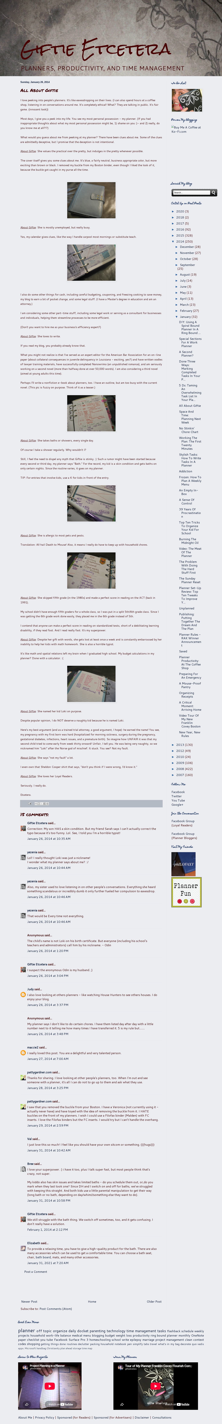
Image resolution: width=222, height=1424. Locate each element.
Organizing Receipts (186, 695)
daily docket (78, 1330)
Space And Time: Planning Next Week (190, 416)
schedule (187, 1331)
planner (26, 1330)
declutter (83, 1344)
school (116, 1339)
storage (77, 1348)
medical (77, 1335)
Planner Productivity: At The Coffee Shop (190, 662)
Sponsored (64, 1417)
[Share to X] (41, 803)
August (185, 274)
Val (29, 1139)
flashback (173, 1331)
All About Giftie (190, 405)
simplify (138, 1344)
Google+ (177, 804)
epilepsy (135, 1339)
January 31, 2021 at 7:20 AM (48, 1263)
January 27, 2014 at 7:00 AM (48, 1059)
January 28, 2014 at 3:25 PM (47, 1088)
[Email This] (35, 803)
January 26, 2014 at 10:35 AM (49, 838)
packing (95, 1344)
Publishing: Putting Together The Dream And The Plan (189, 621)
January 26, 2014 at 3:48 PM (47, 1034)
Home (92, 1301)
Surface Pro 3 (78, 1339)
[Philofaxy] (183, 875)
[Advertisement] (111, 20)
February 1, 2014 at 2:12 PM (47, 1229)
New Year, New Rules (189, 734)
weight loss (124, 1335)
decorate (185, 1344)
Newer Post (29, 1301)
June (183, 286)
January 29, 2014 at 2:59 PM (47, 1125)
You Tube (178, 800)
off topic (44, 1330)
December (187, 247)
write (125, 1339)
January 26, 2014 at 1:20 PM (47, 951)
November (187, 253)
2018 (180, 217)
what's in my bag (169, 1344)
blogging (98, 1335)
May (183, 292)
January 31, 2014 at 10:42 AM (49, 1150)
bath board (43, 1257)
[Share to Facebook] (44, 803)
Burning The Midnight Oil (189, 541)
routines (72, 1344)
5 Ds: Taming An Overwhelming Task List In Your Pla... (190, 392)
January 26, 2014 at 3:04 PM (47, 976)
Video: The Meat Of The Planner (190, 552)
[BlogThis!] (38, 803)
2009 (180, 763)
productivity (141, 1335)
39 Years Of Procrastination (190, 512)
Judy (30, 989)
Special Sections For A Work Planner (190, 342)
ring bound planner (164, 1335)
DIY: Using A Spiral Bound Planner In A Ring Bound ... (190, 327)
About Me (25, 1417)
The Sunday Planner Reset (189, 580)
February (186, 310)
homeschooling (100, 1339)
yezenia (32, 852)
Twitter (176, 796)
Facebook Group (183, 821)
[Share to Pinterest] (47, 803)
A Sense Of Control (186, 501)
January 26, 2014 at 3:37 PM (47, 1005)
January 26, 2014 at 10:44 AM (49, 868)
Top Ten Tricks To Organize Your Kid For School (189, 527)
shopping (33, 1344)
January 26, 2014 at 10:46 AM (49, 897)
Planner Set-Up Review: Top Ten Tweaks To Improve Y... (190, 595)
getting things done (53, 1344)
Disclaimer (142, 1417)
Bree (30, 1164)
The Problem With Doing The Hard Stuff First (188, 567)
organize (60, 1330)
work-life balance (58, 1335)
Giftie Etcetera (95, 48)
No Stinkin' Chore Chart (188, 430)
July (183, 280)
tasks (161, 1330)
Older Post (154, 1301)
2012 (180, 751)
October (186, 259)
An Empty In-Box (188, 492)
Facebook (178, 792)
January (185, 317)
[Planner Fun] (186, 906)
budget (110, 1335)
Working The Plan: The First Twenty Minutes (190, 443)
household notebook (113, 1344)
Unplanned (186, 608)
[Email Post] (29, 803)
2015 (180, 235)
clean (188, 1339)
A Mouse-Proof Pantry (190, 685)
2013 (180, 745)
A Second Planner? (186, 353)
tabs (146, 1344)
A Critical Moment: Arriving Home (190, 706)
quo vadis (198, 1344)
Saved (183, 651)
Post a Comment (35, 1271)
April (183, 298)
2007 (180, 775)
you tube (46, 1339)
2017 (180, 223)
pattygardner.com (39, 1072)
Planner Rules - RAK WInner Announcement (190, 639)
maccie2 (33, 1047)
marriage (148, 1339)
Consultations (161, 1417)
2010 (180, 757)
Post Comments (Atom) (55, 1309)
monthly (184, 1335)
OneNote (197, 1335)
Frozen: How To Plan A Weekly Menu (190, 480)
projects (23, 1335)
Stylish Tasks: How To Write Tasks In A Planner (190, 459)
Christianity (53, 1348)
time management (141, 1330)
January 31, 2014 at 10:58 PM (48, 1200)
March (185, 304)
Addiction (185, 471)
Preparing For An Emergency (190, 676)
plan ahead (66, 1348)
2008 (180, 769)
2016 (180, 229)
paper (22, 1339)
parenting (97, 1330)
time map (87, 1348)
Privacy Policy (44, 1417)
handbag (41, 1348)
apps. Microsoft (27, 1348)
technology (116, 1330)
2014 (180, 241)
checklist (33, 1339)
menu (87, 1335)
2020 (180, 211)
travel (153, 1344)
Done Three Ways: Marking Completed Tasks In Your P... (189, 370)
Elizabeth (33, 1243)
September (187, 265)
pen (129, 1344)
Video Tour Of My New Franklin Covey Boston (190, 720)
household (37, 1335)
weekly (199, 1331)
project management (169, 1339)
